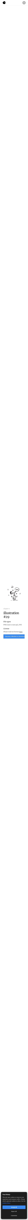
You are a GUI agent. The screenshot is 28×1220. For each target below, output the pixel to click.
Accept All (14, 1207)
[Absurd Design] (4, 3)
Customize (14, 1215)
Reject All (14, 1211)
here (20, 632)
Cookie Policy (6, 1203)
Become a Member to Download (15, 636)
